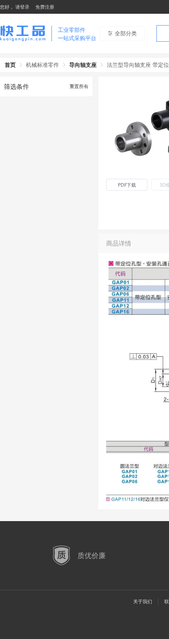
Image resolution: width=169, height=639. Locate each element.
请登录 (22, 7)
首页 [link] (10, 64)
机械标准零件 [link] (42, 64)
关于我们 (142, 601)
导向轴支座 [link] (83, 64)
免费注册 (44, 7)
